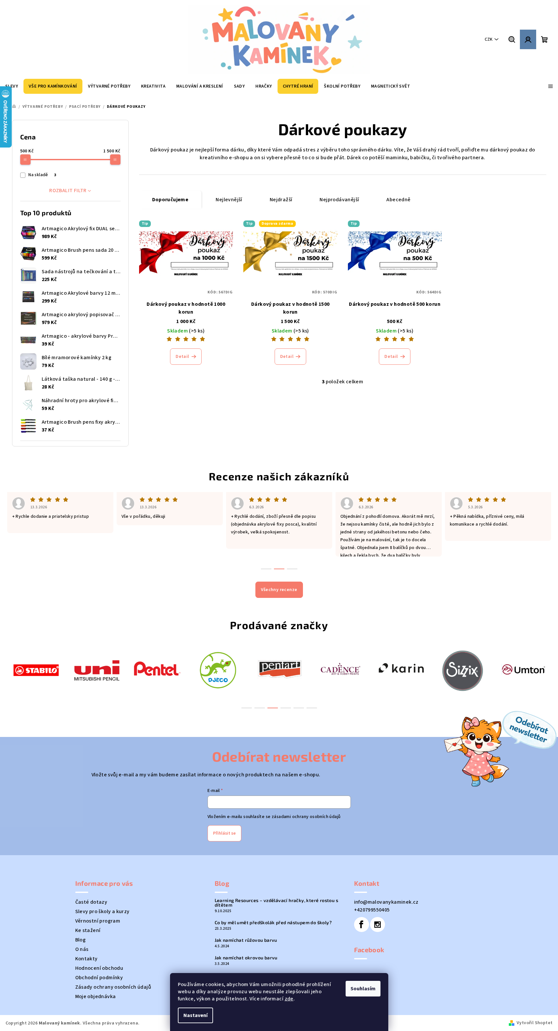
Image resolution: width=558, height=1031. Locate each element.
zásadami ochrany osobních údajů (306, 816)
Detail (182, 356)
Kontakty (86, 958)
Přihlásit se (224, 833)
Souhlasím (363, 988)
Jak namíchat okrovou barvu (246, 957)
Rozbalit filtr (68, 190)
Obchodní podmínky (99, 977)
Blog (80, 939)
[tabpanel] (36, 669)
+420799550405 (372, 909)
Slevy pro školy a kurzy (102, 911)
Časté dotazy (91, 902)
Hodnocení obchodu (99, 968)
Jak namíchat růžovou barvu (246, 940)
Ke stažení (88, 930)
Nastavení (195, 1015)
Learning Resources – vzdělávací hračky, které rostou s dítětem (276, 902)
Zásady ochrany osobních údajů (113, 987)
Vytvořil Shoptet (534, 1023)
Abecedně (398, 199)
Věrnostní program (98, 921)
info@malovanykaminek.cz (386, 902)
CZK (489, 39)
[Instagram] (377, 924)
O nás (82, 949)
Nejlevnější (229, 199)
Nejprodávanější (339, 199)
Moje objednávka (95, 996)
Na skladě (42, 175)
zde (289, 998)
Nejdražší (281, 199)
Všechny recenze (279, 589)
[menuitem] (52, 86)
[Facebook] (361, 924)
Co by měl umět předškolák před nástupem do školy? (273, 922)
